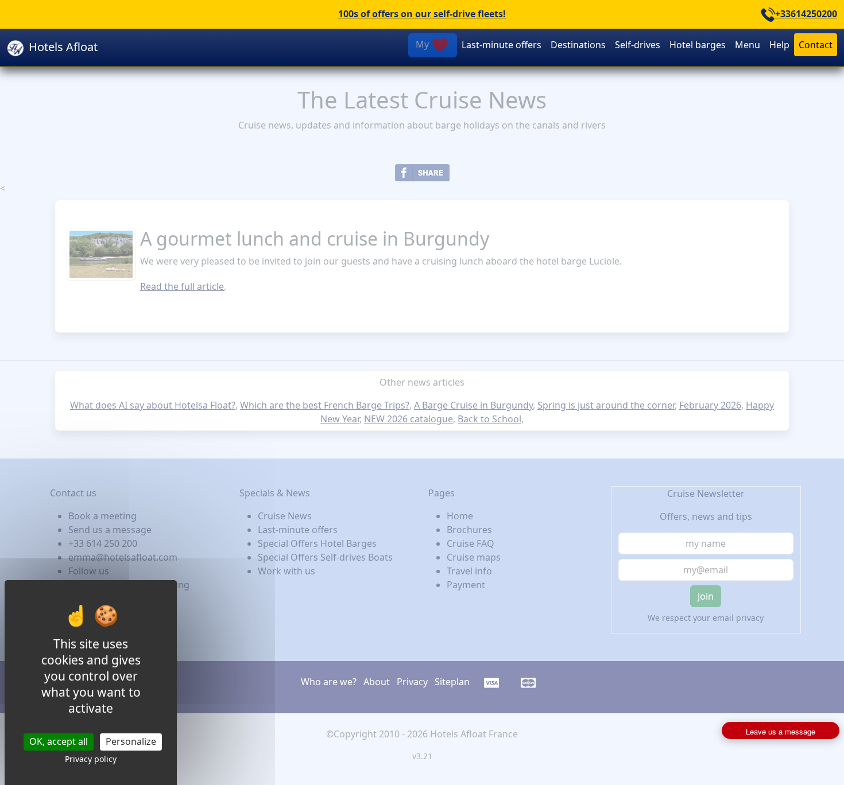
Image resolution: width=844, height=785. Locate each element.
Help (779, 44)
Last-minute (501, 44)
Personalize (131, 741)
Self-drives (637, 44)
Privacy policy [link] (91, 758)
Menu (747, 44)
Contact (816, 44)
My (423, 44)
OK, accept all (58, 741)
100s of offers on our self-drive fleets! (422, 13)
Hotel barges (697, 44)
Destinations (578, 44)
